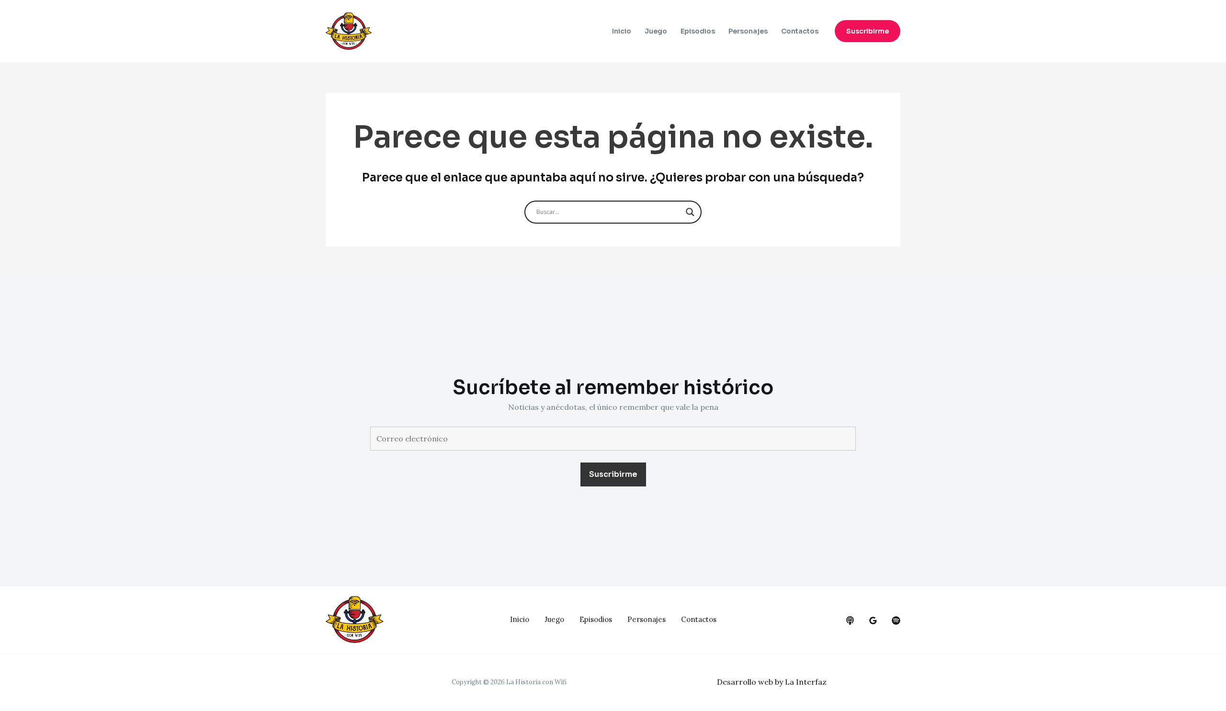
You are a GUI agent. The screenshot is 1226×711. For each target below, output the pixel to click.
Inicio (621, 31)
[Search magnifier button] (690, 212)
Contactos (799, 31)
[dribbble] (896, 620)
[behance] (850, 620)
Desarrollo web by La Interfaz (772, 682)
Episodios (698, 31)
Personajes (748, 31)
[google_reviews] (873, 620)
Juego (656, 31)
